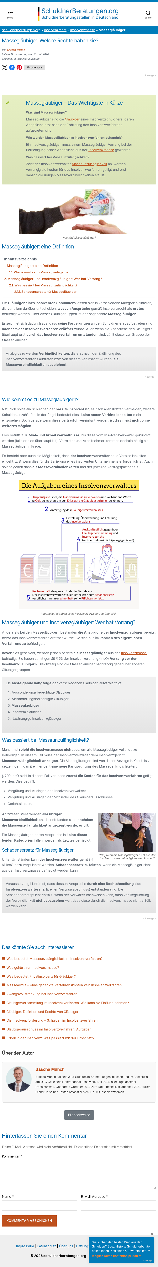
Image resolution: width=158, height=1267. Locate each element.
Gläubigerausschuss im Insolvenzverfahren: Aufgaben (49, 1029)
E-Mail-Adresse (94, 1197)
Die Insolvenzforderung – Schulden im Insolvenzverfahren (52, 1020)
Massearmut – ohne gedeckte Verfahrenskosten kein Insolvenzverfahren (64, 985)
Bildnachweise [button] (79, 1115)
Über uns (66, 1246)
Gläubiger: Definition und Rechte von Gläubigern (43, 1012)
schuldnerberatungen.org (21, 30)
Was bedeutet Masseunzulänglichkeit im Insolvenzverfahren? (55, 959)
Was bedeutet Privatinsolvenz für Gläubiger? (41, 976)
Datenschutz (46, 1246)
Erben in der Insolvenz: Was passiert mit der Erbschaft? (50, 1038)
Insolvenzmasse (82, 30)
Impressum (25, 1246)
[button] (4, 67)
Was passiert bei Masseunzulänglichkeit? (45, 285)
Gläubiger (72, 119)
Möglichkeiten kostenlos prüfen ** (116, 1256)
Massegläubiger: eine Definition (32, 266)
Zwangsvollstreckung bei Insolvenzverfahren (42, 994)
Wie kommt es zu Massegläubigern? (41, 272)
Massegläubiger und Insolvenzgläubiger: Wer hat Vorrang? (55, 279)
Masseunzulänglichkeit (89, 164)
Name (8, 1197)
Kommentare (34, 67)
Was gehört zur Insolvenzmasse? (33, 968)
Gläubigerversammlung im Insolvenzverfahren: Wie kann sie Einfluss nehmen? (68, 1003)
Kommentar (12, 1156)
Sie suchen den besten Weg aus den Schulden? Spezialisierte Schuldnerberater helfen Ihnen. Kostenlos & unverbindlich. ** (121, 1247)
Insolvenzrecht (55, 30)
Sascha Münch (16, 49)
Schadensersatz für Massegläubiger (48, 292)
